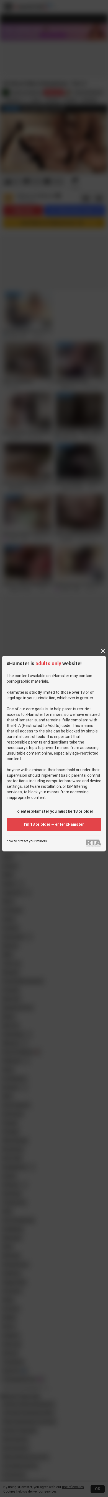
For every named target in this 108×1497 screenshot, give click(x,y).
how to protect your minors (27, 841)
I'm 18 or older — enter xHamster (54, 824)
